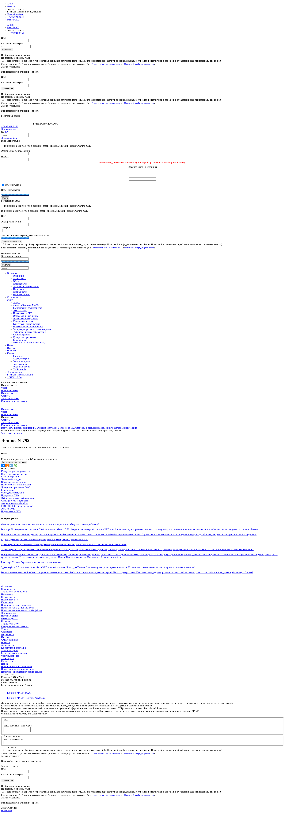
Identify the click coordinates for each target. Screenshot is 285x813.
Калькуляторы (8, 661)
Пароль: (5, 156)
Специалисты (8, 589)
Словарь (5, 395)
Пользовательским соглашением (106, 64)
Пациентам (7, 594)
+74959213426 (14, 377)
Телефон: (5, 227)
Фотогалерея (7, 645)
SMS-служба (7, 658)
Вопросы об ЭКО (67, 428)
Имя (3, 38)
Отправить (7, 50)
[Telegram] (11, 465)
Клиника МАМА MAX (19, 693)
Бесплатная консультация (14, 653)
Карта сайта (7, 602)
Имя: (3, 216)
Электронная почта (13, 739)
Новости (5, 642)
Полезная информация (125, 428)
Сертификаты (8, 597)
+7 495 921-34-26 (15, 17)
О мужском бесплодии (45, 428)
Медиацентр (7, 634)
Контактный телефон (12, 43)
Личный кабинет (9, 138)
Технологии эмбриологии (14, 591)
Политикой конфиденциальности (139, 64)
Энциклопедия (8, 129)
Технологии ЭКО (10, 398)
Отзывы (11, 6)
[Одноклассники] (7, 465)
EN (6, 131)
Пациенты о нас (9, 599)
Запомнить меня (12, 185)
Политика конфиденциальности (17, 607)
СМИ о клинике (9, 639)
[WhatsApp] (15, 465)
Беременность (106, 428)
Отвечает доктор (9, 393)
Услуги (4, 629)
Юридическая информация (14, 401)
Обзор (4, 387)
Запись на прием (9, 650)
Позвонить (6, 810)
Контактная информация (13, 647)
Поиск (4, 664)
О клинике (6, 586)
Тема (6, 720)
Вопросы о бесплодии (87, 428)
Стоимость (6, 631)
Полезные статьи (9, 390)
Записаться (7, 89)
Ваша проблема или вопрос (17, 725)
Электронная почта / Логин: (15, 151)
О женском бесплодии (22, 428)
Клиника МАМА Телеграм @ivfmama (26, 698)
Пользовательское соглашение (16, 605)
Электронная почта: (11, 221)
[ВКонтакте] (3, 465)
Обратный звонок (10, 655)
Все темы (6, 428)
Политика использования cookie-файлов (21, 610)
